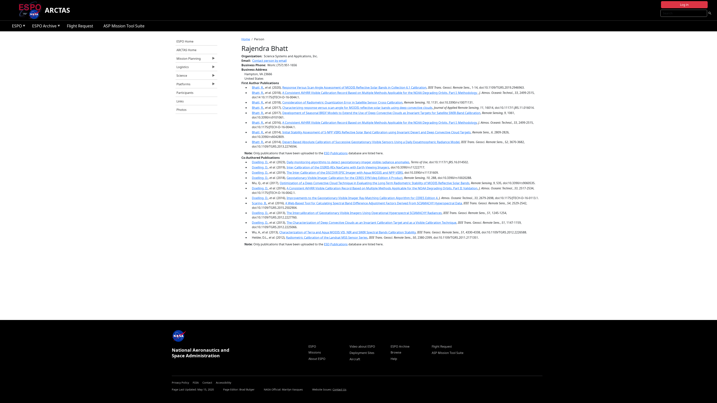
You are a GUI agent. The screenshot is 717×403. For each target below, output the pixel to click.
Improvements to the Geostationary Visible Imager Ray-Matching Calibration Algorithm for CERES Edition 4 (362, 198)
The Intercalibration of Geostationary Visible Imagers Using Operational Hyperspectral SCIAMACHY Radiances (364, 213)
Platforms (183, 85)
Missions (314, 352)
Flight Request (80, 26)
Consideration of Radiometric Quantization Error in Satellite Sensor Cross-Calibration (342, 102)
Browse (396, 352)
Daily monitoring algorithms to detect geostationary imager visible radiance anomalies (348, 162)
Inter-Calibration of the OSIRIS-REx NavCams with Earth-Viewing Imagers (338, 167)
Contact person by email (269, 61)
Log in (684, 5)
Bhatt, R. (258, 87)
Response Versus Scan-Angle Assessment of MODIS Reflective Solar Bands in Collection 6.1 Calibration (354, 87)
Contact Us (339, 389)
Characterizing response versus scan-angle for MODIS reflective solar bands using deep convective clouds (357, 108)
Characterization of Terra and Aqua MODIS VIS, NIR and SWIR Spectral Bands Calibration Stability (347, 232)
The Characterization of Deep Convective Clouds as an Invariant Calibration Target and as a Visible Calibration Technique (371, 223)
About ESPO (316, 359)
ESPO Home (184, 41)
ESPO (16, 26)
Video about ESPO (362, 346)
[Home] (31, 10)
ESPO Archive (43, 26)
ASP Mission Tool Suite (124, 26)
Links (180, 101)
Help (394, 359)
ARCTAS (57, 10)
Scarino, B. (259, 203)
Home (245, 39)
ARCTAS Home (186, 50)
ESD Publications (336, 153)
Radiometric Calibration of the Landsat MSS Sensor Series (326, 237)
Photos (181, 110)
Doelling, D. (260, 162)
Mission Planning (188, 60)
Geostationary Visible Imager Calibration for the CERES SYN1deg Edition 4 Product (345, 178)
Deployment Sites (362, 353)
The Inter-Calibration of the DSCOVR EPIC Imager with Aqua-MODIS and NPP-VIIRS (345, 173)
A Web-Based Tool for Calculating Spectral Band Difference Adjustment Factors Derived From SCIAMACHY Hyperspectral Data (373, 203)
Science (181, 76)
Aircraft (355, 359)
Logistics (182, 68)
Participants (184, 93)
